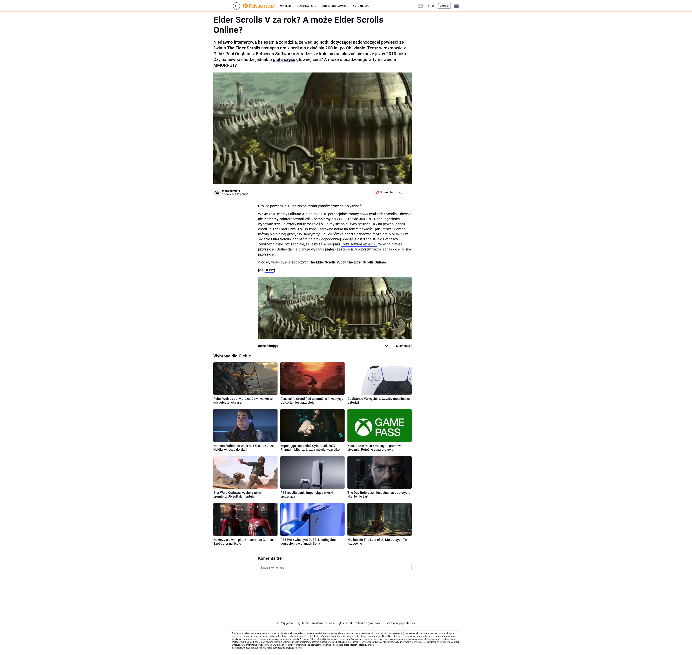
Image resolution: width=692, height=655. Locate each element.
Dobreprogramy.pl (334, 6)
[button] (430, 6)
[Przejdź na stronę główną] (236, 8)
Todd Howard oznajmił (359, 244)
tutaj (300, 648)
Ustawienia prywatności (399, 623)
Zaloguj (444, 6)
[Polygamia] (261, 6)
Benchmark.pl (306, 6)
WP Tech (285, 6)
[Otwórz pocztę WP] (420, 6)
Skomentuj (386, 192)
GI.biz (269, 270)
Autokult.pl (361, 6)
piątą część (284, 59)
